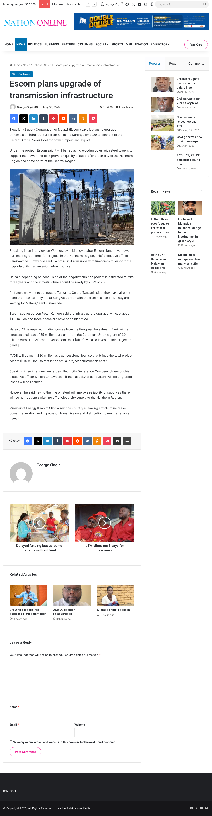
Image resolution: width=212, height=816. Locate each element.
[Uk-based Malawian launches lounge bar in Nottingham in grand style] (190, 208)
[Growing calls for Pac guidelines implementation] (28, 595)
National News (42, 65)
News (20, 44)
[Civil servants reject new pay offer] (162, 123)
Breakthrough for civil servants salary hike (189, 83)
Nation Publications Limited (74, 808)
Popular (154, 63)
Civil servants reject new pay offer (186, 122)
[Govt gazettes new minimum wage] (162, 142)
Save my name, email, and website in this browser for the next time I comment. (65, 742)
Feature (68, 44)
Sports (117, 44)
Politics (35, 44)
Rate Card (196, 44)
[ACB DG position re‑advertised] (72, 595)
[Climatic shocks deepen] (115, 595)
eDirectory (160, 44)
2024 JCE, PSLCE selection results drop (188, 160)
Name (14, 707)
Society (101, 44)
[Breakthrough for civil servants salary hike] (162, 84)
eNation (141, 44)
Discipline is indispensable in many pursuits (189, 259)
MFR (129, 44)
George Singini (26, 107)
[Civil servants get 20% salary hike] (162, 104)
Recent (174, 63)
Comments (196, 63)
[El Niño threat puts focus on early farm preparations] (163, 208)
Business (52, 44)
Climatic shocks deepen (113, 609)
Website (79, 724)
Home (9, 44)
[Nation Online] (35, 23)
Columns (85, 44)
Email (14, 724)
